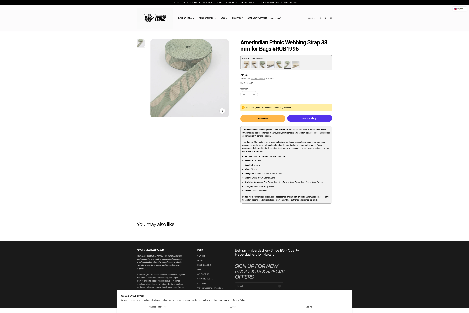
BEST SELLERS (185, 18)
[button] (459, 9)
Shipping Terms (178, 2)
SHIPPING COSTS (205, 279)
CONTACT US (203, 274)
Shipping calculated (258, 78)
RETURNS (201, 283)
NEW (223, 18)
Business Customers (225, 2)
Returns (193, 2)
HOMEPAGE (237, 18)
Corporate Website (248, 2)
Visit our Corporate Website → (210, 288)
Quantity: (244, 89)
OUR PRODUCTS (206, 18)
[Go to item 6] (141, 43)
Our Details (207, 2)
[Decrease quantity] (244, 94)
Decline (309, 307)
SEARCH (201, 256)
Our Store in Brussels (270, 2)
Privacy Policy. (239, 300)
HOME (200, 260)
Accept (233, 307)
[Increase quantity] (254, 94)
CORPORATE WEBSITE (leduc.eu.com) (264, 18)
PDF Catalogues (290, 2)
